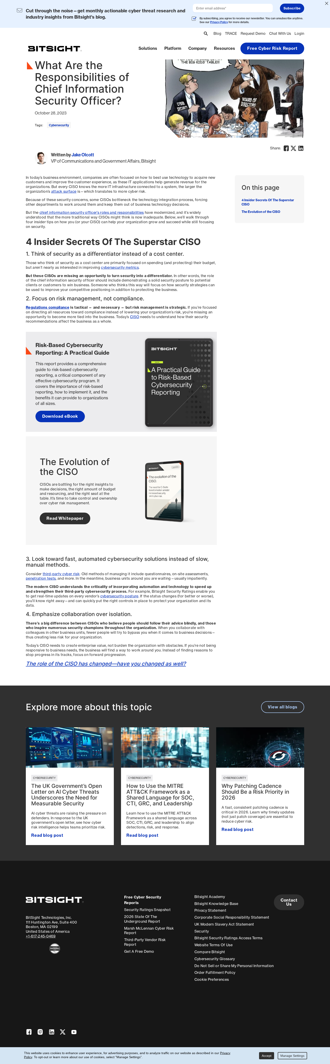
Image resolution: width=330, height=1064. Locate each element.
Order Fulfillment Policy (214, 972)
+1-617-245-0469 (41, 936)
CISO (134, 317)
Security (201, 931)
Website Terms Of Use (213, 945)
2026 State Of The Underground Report (142, 919)
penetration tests (41, 578)
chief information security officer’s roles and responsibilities (92, 212)
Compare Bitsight (209, 952)
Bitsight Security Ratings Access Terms (228, 938)
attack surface (63, 191)
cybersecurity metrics (120, 267)
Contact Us (289, 902)
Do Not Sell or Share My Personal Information (234, 965)
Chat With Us (280, 33)
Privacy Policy (219, 22)
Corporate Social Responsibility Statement (231, 917)
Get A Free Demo (139, 951)
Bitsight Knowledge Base (216, 903)
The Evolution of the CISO (261, 212)
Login (299, 33)
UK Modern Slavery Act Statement (224, 924)
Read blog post (47, 835)
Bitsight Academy (209, 896)
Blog (217, 33)
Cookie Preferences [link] (211, 979)
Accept (266, 1055)
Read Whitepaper (65, 518)
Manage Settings (292, 1055)
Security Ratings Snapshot (147, 909)
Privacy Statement (210, 910)
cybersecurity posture (119, 596)
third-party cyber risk (61, 574)
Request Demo (253, 33)
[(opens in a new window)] (55, 948)
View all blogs (282, 707)
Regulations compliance (47, 307)
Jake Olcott (83, 154)
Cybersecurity (59, 125)
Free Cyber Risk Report (272, 48)
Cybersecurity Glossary (214, 959)
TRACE (231, 33)
